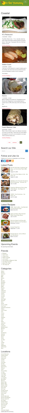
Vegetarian (3, 345)
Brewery (3, 283)
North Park (3, 387)
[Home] (12, 3)
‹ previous (14, 142)
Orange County (4, 390)
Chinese (3, 295)
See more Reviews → (6, 201)
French (2, 313)
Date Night (3, 299)
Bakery (2, 278)
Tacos (2, 338)
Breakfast (3, 282)
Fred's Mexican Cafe (9, 127)
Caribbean (3, 292)
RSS (21, 158)
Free (2, 311)
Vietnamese (3, 346)
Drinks (2, 303)
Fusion (2, 314)
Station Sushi (6, 64)
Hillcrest (3, 368)
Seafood (3, 334)
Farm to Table (4, 304)
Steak (2, 337)
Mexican (3, 328)
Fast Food (3, 306)
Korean (2, 324)
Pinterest (7, 161)
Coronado (3, 362)
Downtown (3, 365)
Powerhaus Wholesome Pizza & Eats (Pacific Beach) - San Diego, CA (19, 188)
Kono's (4, 96)
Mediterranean (4, 327)
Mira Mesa (3, 379)
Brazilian (3, 281)
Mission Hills (4, 383)
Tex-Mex (3, 339)
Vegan (2, 344)
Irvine (2, 369)
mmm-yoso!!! (5, 259)
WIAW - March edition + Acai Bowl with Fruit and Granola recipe (19, 207)
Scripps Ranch (4, 401)
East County (3, 366)
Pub (2, 331)
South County (4, 404)
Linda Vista (3, 375)
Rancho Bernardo (5, 396)
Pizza (2, 330)
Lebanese (3, 325)
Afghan (2, 271)
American (3, 274)
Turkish (2, 342)
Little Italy (3, 376)
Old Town (3, 389)
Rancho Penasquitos (5, 397)
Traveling (3, 407)
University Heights (5, 410)
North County (4, 386)
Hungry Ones (5, 256)
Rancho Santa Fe (5, 399)
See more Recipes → (6, 240)
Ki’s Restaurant (7, 34)
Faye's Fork (5, 254)
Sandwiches (3, 332)
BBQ (2, 276)
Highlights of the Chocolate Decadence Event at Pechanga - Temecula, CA (19, 181)
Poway (2, 394)
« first (9, 142)
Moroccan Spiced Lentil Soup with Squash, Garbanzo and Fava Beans (19, 221)
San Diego (3, 400)
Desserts (3, 300)
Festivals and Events (5, 307)
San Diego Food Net (7, 261)
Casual (2, 293)
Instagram (10, 161)
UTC (2, 408)
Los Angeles (4, 378)
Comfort (3, 296)
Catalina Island (4, 355)
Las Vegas (3, 373)
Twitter (5, 161)
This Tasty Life (5, 264)
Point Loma (3, 393)
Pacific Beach (4, 392)
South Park (3, 406)
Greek (2, 316)
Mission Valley (4, 385)
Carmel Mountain (5, 354)
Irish (2, 320)
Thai (2, 341)
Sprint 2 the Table (6, 263)
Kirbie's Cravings (6, 257)
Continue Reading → (6, 45)
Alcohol (2, 272)
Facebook (9, 158)
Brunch (2, 285)
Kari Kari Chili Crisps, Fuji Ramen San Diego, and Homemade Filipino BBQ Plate (19, 169)
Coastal (2, 359)
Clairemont (3, 358)
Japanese (3, 323)
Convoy (2, 361)
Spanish (3, 335)
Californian (3, 290)
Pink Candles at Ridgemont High (9, 260)
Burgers (3, 288)
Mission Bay (3, 382)
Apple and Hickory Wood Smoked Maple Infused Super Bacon (18, 214)
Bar (2, 279)
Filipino (2, 309)
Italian (2, 321)
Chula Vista (3, 356)
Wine (2, 348)
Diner (2, 302)
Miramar (3, 380)
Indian (2, 318)
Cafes (2, 289)
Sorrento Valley (4, 403)
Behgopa (4, 253)
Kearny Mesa (4, 370)
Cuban (2, 297)
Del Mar (3, 363)
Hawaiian (3, 317)
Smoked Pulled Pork (15, 227)
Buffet (2, 286)
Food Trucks (4, 310)
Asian (2, 275)
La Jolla (3, 372)
